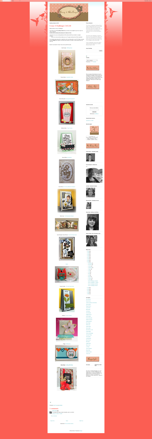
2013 (88, 287)
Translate (94, 61)
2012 (88, 289)
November (90, 264)
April (89, 275)
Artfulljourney (68, 343)
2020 (88, 252)
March (89, 276)
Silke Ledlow (88, 328)
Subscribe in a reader (89, 120)
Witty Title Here (69, 315)
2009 (88, 293)
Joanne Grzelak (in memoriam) (91, 302)
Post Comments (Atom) (69, 423)
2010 (88, 292)
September (90, 267)
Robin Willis (88, 350)
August (89, 269)
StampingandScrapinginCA (70, 98)
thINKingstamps (69, 47)
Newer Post (52, 420)
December (90, 263)
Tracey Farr (88, 353)
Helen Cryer (88, 324)
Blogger (81, 430)
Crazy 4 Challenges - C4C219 (93, 282)
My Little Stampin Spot (73, 234)
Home (67, 420)
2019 (88, 254)
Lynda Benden (88, 338)
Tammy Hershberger (89, 333)
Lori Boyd (87, 346)
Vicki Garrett (88, 336)
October (89, 266)
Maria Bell (88, 341)
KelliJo (67, 264)
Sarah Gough (88, 326)
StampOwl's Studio (69, 77)
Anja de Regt (88, 304)
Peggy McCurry (88, 314)
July (89, 270)
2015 (88, 260)
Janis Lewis (54, 410)
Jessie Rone (88, 307)
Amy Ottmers (88, 299)
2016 (88, 258)
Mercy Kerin (88, 345)
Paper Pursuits (69, 128)
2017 (88, 257)
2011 (88, 290)
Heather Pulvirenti (89, 319)
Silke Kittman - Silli (89, 329)
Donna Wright (88, 316)
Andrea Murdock (89, 321)
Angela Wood (88, 343)
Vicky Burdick (88, 312)
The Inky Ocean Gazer (70, 286)
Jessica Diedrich (89, 348)
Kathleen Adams (89, 351)
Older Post (81, 420)
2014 (88, 261)
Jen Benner (88, 311)
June (89, 272)
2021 (88, 251)
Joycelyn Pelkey (89, 334)
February (90, 278)
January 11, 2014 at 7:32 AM (57, 413)
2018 (88, 255)
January (89, 279)
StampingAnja (69, 157)
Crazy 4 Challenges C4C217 (93, 285)
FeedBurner (97, 113)
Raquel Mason (88, 306)
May (89, 273)
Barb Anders (88, 309)
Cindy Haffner (88, 331)
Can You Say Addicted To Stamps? (69, 186)
